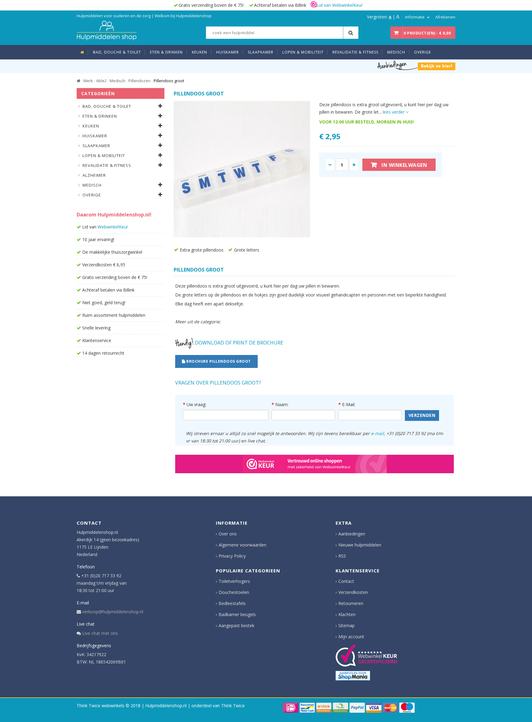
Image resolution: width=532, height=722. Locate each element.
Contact (346, 581)
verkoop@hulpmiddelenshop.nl (112, 612)
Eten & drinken (100, 116)
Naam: (281, 404)
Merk (88, 80)
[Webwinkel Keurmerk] (314, 464)
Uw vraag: (196, 404)
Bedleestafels (232, 603)
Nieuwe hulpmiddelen (359, 545)
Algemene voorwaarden (242, 545)
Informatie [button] (415, 17)
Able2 (101, 80)
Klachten (347, 614)
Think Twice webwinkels (100, 705)
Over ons (228, 534)
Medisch (117, 80)
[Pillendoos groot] (242, 169)
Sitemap (346, 625)
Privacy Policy (232, 556)
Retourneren (350, 603)
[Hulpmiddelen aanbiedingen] (416, 65)
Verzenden (422, 415)
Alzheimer (94, 175)
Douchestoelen (234, 592)
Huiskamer (95, 136)
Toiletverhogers (234, 581)
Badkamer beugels (237, 614)
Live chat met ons (100, 633)
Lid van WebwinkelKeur (340, 5)
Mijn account (351, 636)
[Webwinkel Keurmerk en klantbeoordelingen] (366, 656)
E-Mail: (348, 404)
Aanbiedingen (351, 534)
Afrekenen (445, 17)
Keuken (91, 126)
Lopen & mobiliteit (104, 155)
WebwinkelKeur (113, 227)
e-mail (377, 433)
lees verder (394, 112)
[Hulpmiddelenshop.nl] (107, 30)
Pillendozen (139, 80)
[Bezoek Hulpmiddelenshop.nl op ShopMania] (353, 676)
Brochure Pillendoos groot (218, 361)
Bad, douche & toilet (107, 106)
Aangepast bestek (236, 625)
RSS (342, 556)
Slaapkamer (96, 145)
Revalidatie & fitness (107, 165)
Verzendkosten (353, 592)
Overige (92, 195)
